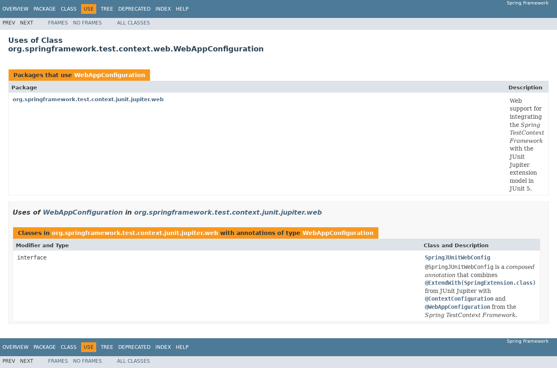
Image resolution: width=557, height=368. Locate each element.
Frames (58, 23)
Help (182, 9)
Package (44, 9)
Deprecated (134, 9)
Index (163, 9)
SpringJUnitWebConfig (457, 257)
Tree (107, 9)
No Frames (87, 23)
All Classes (133, 23)
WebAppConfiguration (109, 75)
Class (69, 9)
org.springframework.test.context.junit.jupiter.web (88, 99)
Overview (15, 9)
